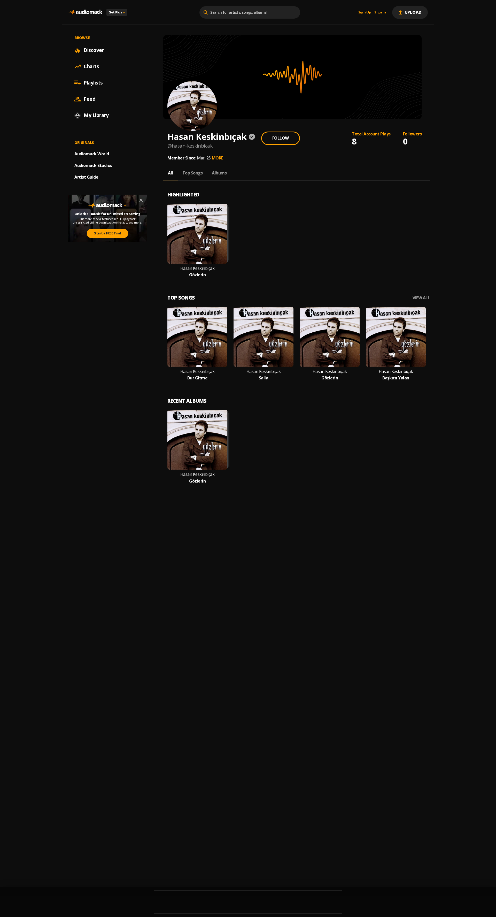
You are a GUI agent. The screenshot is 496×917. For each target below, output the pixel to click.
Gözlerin (197, 275)
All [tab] (170, 173)
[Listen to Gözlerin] (197, 234)
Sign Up (364, 12)
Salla (263, 378)
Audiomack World (91, 154)
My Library (96, 115)
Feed (89, 99)
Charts (91, 66)
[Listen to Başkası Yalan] (396, 337)
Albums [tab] (219, 173)
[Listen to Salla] (263, 337)
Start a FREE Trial (107, 233)
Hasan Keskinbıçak (197, 268)
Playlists (93, 82)
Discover (94, 50)
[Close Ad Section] (141, 200)
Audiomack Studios (93, 165)
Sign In (380, 12)
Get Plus (117, 12)
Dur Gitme (197, 378)
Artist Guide (86, 177)
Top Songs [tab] (192, 173)
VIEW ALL (421, 298)
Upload (413, 12)
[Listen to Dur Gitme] (197, 337)
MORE (217, 158)
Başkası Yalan (395, 378)
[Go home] (85, 12)
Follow (280, 138)
